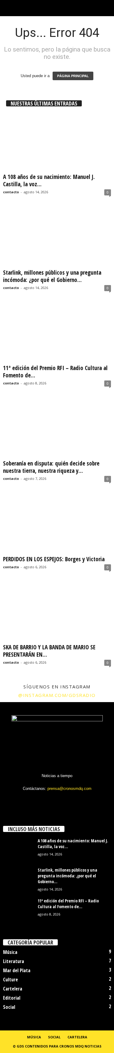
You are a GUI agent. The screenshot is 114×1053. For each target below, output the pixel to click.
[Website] (70, 800)
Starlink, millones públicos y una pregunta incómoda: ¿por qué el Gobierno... (52, 276)
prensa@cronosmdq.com (69, 788)
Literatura (13, 961)
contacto (11, 192)
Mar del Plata (16, 970)
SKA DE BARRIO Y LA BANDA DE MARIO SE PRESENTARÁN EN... (49, 651)
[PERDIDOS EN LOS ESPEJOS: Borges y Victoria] (57, 524)
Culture (10, 979)
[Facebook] (32, 800)
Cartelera (12, 988)
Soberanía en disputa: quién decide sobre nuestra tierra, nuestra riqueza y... (51, 467)
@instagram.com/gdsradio (57, 695)
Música (10, 952)
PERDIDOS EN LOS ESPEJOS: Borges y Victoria (54, 559)
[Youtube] (82, 800)
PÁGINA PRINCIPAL (73, 76)
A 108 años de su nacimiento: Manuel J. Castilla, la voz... (49, 180)
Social (9, 1007)
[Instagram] (45, 800)
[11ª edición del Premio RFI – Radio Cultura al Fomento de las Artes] (57, 333)
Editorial (11, 997)
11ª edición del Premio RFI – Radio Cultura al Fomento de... (55, 371)
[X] (57, 800)
